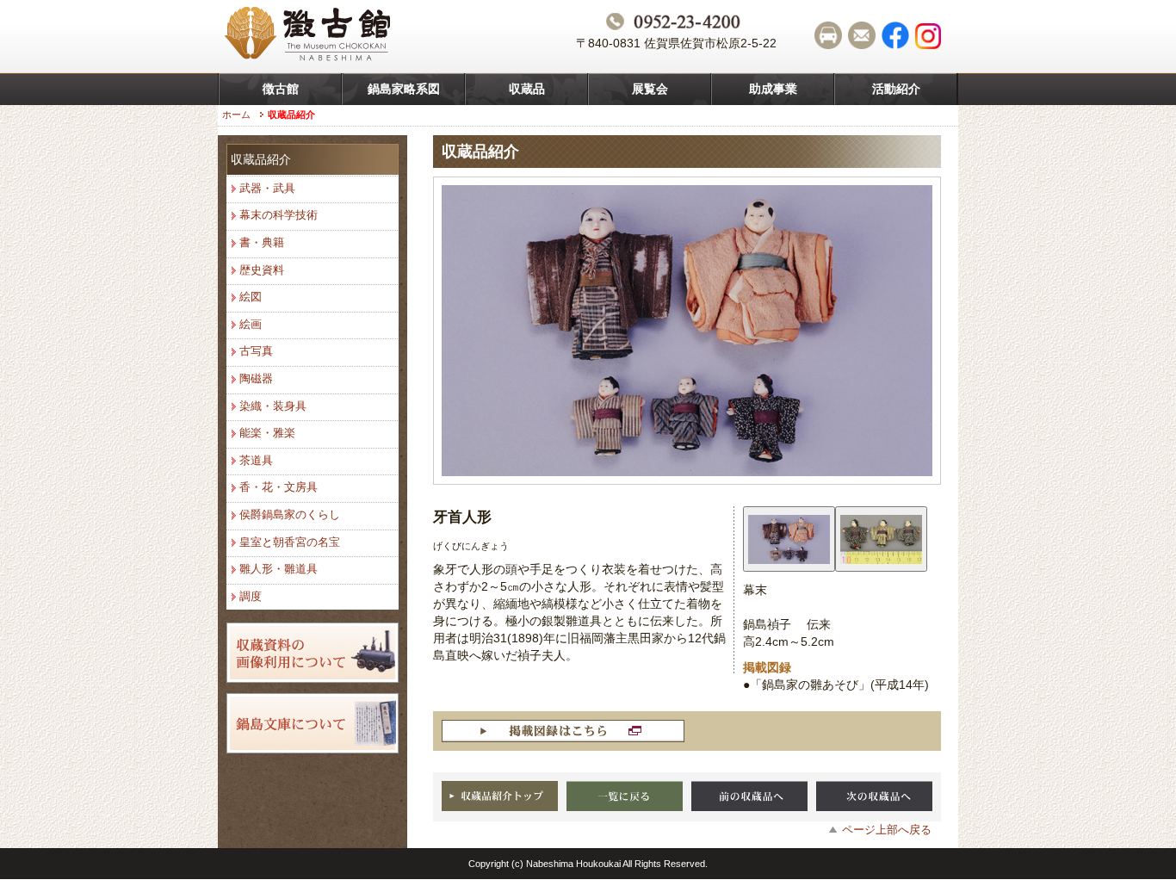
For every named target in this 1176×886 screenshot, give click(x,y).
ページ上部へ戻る (887, 829)
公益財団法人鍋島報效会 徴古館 (310, 36)
